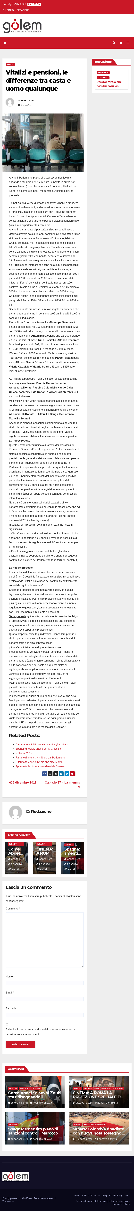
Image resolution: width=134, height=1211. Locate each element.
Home (76, 1195)
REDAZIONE (23, 10)
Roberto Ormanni (43, 1103)
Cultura (88, 1088)
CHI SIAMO (8, 10)
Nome (10, 976)
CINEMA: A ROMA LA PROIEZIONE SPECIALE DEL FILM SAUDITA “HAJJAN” (99, 1096)
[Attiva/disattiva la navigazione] (128, 43)
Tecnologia (103, 78)
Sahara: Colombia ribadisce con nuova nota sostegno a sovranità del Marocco (98, 1133)
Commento (13, 908)
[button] (114, 42)
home (127, 1195)
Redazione (27, 100)
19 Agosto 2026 (84, 1103)
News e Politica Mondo (13, 843)
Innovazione (103, 73)
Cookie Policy (115, 1195)
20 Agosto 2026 (20, 1103)
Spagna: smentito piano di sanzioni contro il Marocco (33, 1131)
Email (10, 992)
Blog (104, 1195)
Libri (96, 1088)
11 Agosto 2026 (84, 1139)
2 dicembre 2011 (24, 782)
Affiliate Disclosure (91, 1195)
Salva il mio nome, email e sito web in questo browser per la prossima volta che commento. (40, 1032)
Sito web (11, 1008)
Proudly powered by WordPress (17, 1198)
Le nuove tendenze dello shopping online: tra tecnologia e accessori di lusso (103, 1202)
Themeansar (8, 1201)
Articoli (10, 64)
